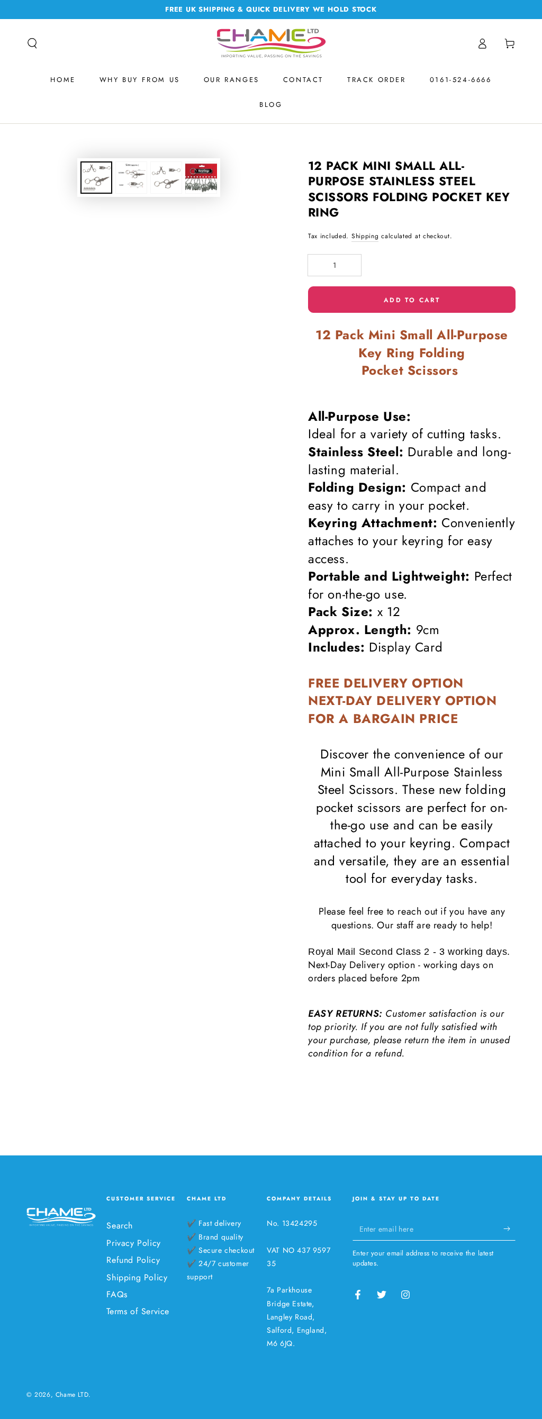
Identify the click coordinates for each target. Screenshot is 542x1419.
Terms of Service (137, 1311)
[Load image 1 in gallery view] (96, 177)
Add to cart (412, 300)
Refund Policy (133, 1260)
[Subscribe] (509, 1228)
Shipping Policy (136, 1277)
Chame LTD (72, 1394)
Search (119, 1225)
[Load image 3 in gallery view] (166, 177)
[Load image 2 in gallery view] (131, 177)
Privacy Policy (133, 1243)
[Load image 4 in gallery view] (201, 177)
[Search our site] (32, 43)
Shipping (365, 236)
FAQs (116, 1294)
